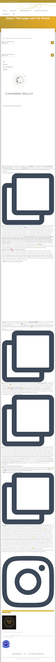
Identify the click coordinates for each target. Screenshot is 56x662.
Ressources (6, 14)
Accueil (5, 10)
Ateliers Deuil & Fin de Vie (40, 10)
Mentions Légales (17, 653)
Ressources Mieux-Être (8, 66)
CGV (25, 653)
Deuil (4, 61)
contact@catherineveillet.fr (13, 1)
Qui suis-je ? (13, 10)
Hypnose (12, 635)
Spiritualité (5, 69)
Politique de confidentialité (36, 653)
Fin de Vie (5, 64)
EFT (16, 635)
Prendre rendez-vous (25, 10)
